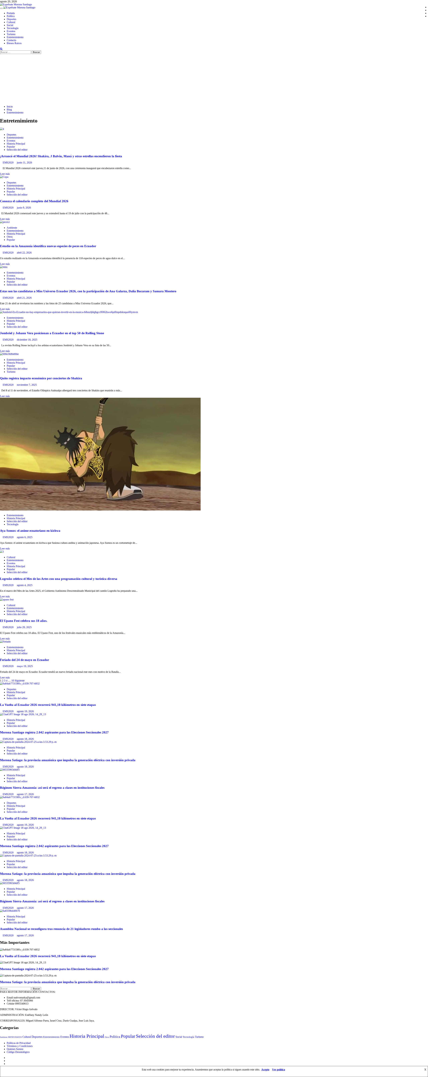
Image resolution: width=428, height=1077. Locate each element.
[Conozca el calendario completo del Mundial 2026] (4, 176)
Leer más (5, 173)
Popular (11, 146)
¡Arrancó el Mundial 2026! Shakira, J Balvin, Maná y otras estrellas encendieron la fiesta (61, 156)
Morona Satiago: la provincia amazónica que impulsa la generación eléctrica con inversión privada (67, 760)
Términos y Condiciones (20, 1046)
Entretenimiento (15, 37)
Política (11, 16)
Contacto (11, 40)
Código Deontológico (18, 1052)
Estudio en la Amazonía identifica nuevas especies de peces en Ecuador (48, 246)
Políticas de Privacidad (19, 1043)
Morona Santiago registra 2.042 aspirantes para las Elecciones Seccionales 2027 (54, 732)
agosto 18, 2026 (25, 738)
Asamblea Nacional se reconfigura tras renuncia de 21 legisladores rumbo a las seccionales (61, 929)
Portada (11, 13)
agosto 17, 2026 (25, 794)
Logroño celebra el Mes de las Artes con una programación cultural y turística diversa (58, 579)
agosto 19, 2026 (25, 711)
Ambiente (12, 227)
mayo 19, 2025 (25, 666)
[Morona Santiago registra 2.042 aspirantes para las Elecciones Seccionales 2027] (23, 714)
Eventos (11, 31)
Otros (10, 236)
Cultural (11, 22)
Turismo (11, 34)
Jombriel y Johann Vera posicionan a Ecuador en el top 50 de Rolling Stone (52, 333)
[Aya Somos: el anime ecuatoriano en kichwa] (100, 509)
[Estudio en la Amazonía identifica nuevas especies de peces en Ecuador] (5, 222)
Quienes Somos (15, 1049)
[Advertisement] (214, 79)
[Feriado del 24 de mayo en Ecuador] (5, 641)
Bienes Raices (14, 43)
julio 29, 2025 (24, 627)
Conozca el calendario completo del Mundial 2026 (34, 201)
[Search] (1, 48)
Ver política (278, 1069)
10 (12, 680)
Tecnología (12, 28)
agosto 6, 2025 (24, 537)
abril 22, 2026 (24, 252)
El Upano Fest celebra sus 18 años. (23, 620)
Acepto (265, 1069)
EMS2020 (8, 162)
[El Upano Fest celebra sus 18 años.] (7, 599)
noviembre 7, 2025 (27, 384)
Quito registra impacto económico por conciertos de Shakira (41, 378)
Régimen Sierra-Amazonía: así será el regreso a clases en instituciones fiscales (52, 787)
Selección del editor (17, 149)
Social (10, 25)
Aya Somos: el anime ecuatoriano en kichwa (30, 530)
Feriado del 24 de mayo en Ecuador (24, 660)
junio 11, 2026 (24, 162)
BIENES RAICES (15, 1037)
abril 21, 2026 (24, 297)
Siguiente (20, 680)
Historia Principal (16, 143)
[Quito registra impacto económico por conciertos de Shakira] (9, 354)
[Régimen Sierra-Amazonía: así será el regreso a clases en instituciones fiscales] (10, 769)
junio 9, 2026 (24, 207)
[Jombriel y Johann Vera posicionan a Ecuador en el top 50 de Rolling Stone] (69, 312)
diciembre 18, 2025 (27, 339)
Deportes (11, 19)
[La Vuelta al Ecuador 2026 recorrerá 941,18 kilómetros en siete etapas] (20, 683)
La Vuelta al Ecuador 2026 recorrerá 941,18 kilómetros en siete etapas (48, 705)
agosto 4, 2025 (24, 585)
